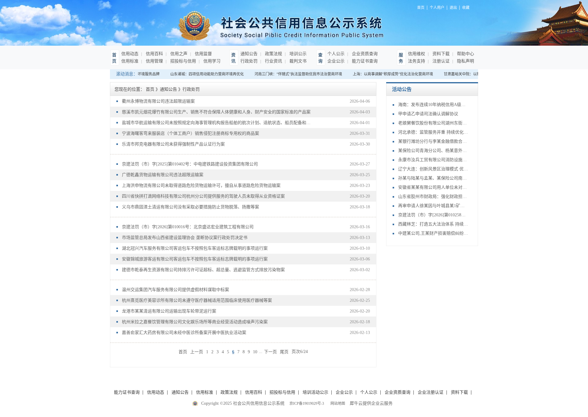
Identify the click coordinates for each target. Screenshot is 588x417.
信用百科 (154, 53)
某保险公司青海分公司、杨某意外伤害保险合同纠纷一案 (433, 150)
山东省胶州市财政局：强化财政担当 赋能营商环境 (433, 196)
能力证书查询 (364, 61)
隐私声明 (465, 61)
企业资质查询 (364, 53)
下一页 (270, 351)
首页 (183, 351)
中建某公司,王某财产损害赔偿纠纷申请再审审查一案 (433, 233)
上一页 (196, 351)
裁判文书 (297, 61)
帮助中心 (465, 53)
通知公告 (249, 53)
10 (255, 352)
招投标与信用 (182, 61)
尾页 (284, 351)
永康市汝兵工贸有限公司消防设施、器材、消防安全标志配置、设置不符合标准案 (433, 159)
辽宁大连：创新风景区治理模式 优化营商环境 (433, 169)
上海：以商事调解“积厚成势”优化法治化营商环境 (389, 74)
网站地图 (337, 403)
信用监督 (203, 53)
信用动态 (129, 53)
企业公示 (336, 61)
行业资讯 (273, 61)
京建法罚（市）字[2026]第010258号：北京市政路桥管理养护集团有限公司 (433, 215)
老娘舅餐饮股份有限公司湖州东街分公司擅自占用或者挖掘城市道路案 (433, 123)
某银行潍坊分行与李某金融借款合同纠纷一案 (433, 141)
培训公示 (297, 53)
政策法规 (273, 53)
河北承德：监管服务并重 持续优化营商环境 (433, 132)
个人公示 (336, 53)
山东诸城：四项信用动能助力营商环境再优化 (203, 74)
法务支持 (416, 61)
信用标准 (129, 61)
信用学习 (211, 61)
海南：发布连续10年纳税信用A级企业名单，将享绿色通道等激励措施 (433, 104)
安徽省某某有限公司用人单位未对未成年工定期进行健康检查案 (433, 187)
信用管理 (154, 61)
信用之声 (178, 53)
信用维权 (416, 53)
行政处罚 (249, 61)
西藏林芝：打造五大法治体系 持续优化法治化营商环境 (433, 224)
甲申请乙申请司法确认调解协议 (428, 114)
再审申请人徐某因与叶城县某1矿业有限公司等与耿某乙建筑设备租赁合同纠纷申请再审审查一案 (433, 205)
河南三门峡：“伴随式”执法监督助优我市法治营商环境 (295, 74)
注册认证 (440, 61)
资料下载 (440, 53)
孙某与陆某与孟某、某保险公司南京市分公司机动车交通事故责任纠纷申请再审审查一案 (433, 178)
